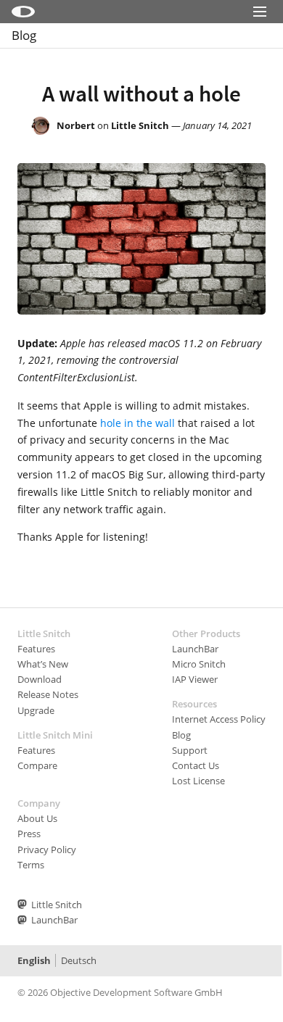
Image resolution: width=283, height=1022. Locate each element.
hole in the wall (137, 423)
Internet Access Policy (219, 719)
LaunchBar (195, 648)
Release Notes (47, 694)
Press (29, 833)
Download (39, 679)
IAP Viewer (195, 679)
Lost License (198, 780)
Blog (24, 35)
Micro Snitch (199, 663)
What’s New (42, 663)
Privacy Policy (46, 849)
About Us (37, 818)
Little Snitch (140, 125)
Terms (30, 864)
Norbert (76, 125)
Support (190, 750)
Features (36, 648)
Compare (37, 765)
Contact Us (195, 765)
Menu (259, 30)
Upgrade (35, 710)
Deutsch (79, 960)
